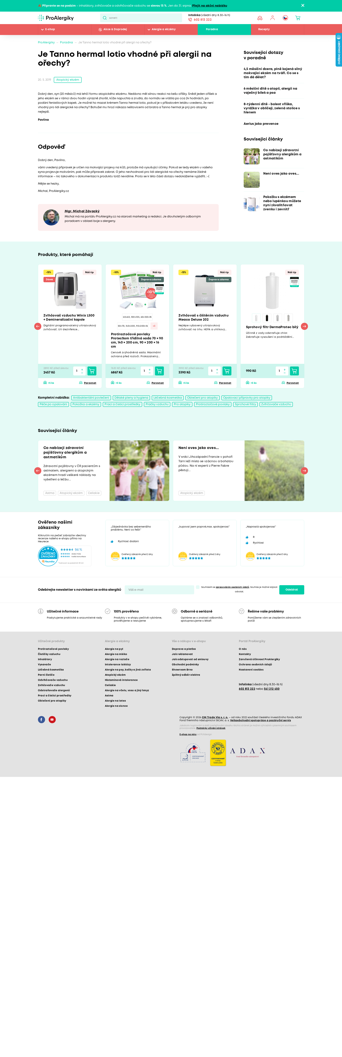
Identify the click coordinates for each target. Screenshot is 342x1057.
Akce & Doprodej (115, 29)
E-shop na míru (188, 734)
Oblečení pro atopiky (202, 397)
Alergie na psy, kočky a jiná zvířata (128, 670)
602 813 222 (203, 19)
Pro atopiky (182, 404)
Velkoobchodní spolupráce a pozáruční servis (260, 720)
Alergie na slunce (116, 706)
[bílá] (256, 317)
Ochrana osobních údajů (255, 665)
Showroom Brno (182, 670)
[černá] (267, 317)
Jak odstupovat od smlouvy (190, 659)
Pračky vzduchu (157, 404)
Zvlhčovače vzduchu (276, 404)
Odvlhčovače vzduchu (53, 680)
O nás (243, 649)
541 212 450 (272, 689)
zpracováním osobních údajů (232, 587)
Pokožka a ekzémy (85, 404)
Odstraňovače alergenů (54, 690)
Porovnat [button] (90, 383)
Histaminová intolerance (121, 680)
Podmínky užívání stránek (211, 728)
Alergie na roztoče (117, 659)
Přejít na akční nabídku (209, 5)
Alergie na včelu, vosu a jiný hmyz (127, 690)
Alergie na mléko (116, 654)
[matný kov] (277, 317)
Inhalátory (45, 659)
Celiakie (110, 685)
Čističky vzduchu (49, 654)
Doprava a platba (184, 649)
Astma (109, 696)
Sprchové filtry (245, 404)
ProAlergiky (46, 42)
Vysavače (44, 665)
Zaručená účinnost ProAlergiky (259, 659)
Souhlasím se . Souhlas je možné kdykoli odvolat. (239, 589)
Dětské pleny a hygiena (131, 397)
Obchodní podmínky (185, 665)
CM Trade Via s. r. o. (215, 717)
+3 (154, 326)
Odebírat (292, 590)
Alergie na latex (115, 701)
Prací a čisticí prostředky (122, 404)
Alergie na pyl (114, 649)
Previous (37, 326)
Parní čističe (46, 675)
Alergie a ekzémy (164, 29)
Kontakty (245, 654)
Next (304, 326)
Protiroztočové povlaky (213, 404)
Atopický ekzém (67, 80)
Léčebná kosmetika (168, 397)
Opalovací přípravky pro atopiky (246, 397)
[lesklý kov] (288, 317)
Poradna (212, 29)
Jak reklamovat (182, 654)
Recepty (264, 29)
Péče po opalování (53, 404)
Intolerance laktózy (118, 665)
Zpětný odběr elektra (186, 675)
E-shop (50, 29)
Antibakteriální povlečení (91, 397)
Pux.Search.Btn (104, 18)
